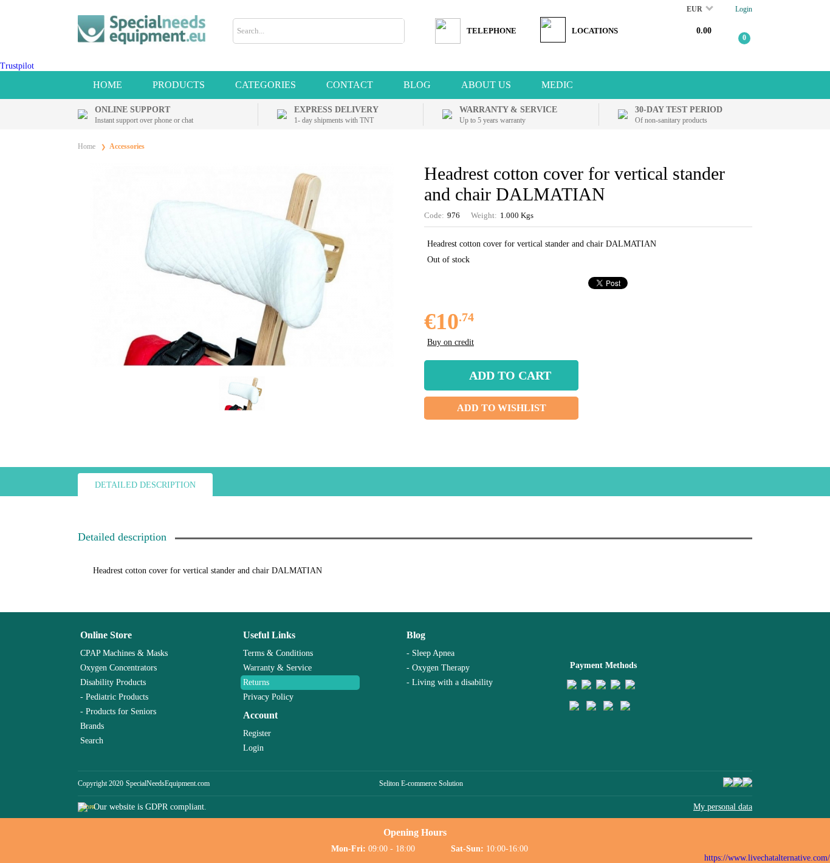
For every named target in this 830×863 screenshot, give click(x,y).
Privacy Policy (268, 696)
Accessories (127, 146)
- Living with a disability (449, 682)
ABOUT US (486, 85)
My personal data (722, 806)
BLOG (417, 85)
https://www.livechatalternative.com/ (767, 857)
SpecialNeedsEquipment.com (168, 783)
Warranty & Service (277, 667)
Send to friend (743, 321)
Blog (415, 635)
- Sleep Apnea (430, 653)
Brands (92, 726)
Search (91, 740)
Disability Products (113, 682)
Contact (349, 85)
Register (257, 733)
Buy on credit (450, 342)
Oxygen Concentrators (118, 667)
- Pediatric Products (114, 696)
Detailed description (145, 484)
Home (107, 85)
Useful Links (269, 635)
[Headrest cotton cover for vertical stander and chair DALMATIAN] (242, 364)
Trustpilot (17, 65)
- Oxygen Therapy (438, 667)
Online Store (106, 635)
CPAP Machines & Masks (124, 653)
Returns (256, 682)
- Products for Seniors (118, 711)
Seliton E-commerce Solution (421, 783)
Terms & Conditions (278, 653)
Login (743, 9)
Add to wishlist (501, 408)
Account (260, 715)
